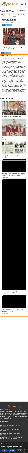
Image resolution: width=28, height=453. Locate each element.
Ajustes (19, 450)
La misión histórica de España (11, 116)
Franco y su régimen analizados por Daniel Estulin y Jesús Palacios (13, 174)
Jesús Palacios (6, 22)
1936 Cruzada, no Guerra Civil (11, 138)
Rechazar (12, 450)
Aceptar (4, 450)
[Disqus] (14, 339)
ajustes (20, 447)
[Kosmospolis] (14, 4)
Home (3, 10)
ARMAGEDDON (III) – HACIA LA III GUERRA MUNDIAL (12, 310)
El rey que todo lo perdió (9, 292)
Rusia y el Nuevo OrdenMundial (12, 156)
